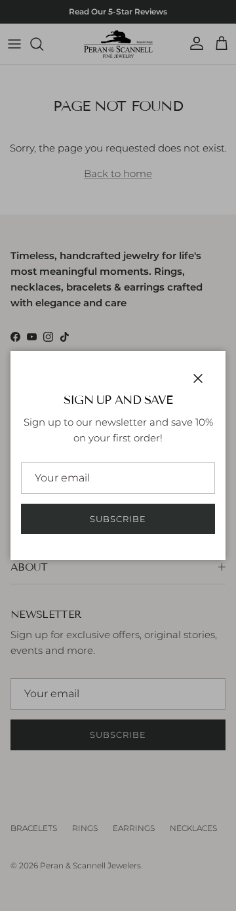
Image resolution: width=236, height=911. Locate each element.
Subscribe (118, 519)
